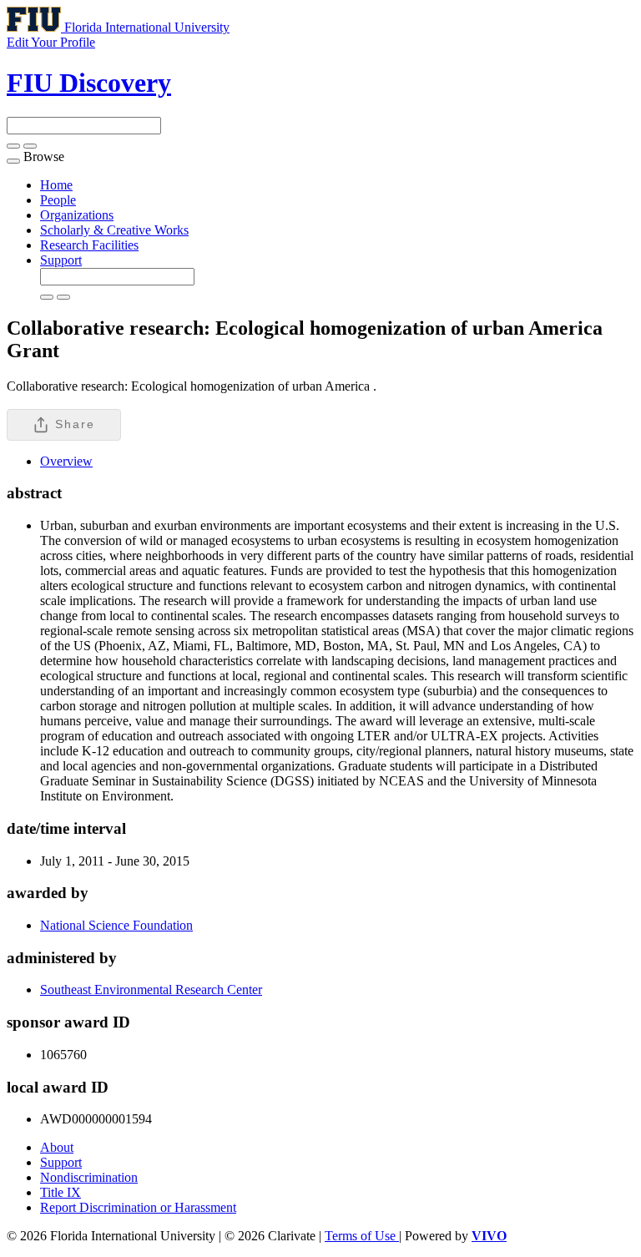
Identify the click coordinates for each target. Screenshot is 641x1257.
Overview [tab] (66, 461)
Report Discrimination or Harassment (138, 1207)
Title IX (60, 1192)
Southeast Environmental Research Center (151, 989)
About (56, 1147)
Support (61, 260)
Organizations (77, 215)
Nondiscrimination (89, 1177)
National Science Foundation (116, 925)
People (58, 200)
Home (56, 185)
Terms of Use (362, 1236)
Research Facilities (89, 245)
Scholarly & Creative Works (114, 230)
